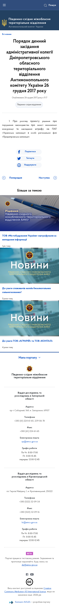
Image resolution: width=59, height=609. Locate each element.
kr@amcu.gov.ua (29, 522)
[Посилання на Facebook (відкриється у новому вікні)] (27, 574)
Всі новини (6, 34)
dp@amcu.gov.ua (29, 565)
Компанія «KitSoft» (23, 602)
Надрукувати (30, 165)
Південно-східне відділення (29, 105)
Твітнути (30, 158)
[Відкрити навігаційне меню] (4, 5)
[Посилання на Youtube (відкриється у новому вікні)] (32, 574)
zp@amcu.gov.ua (29, 442)
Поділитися (30, 152)
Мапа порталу (28, 357)
